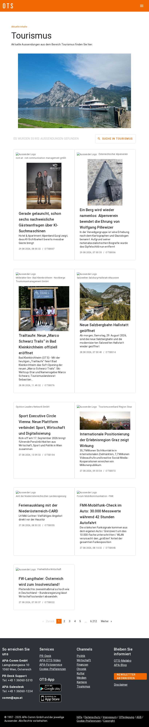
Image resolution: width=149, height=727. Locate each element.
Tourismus (83, 686)
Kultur (81, 673)
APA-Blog (120, 665)
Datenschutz (92, 717)
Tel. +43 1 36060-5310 (17, 680)
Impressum (110, 717)
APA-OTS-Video (50, 660)
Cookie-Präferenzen (52, 669)
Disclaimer (121, 684)
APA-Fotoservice (50, 664)
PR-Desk (45, 656)
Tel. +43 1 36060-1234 (17, 691)
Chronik (81, 669)
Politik (81, 656)
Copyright (109, 720)
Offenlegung (126, 717)
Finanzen (82, 664)
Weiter (107, 621)
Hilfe (79, 717)
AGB (139, 717)
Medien (81, 677)
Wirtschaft (84, 660)
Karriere (82, 682)
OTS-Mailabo (122, 660)
